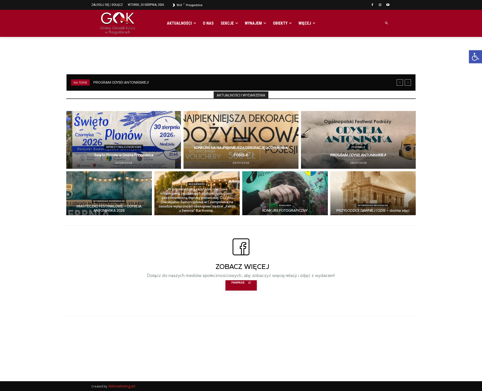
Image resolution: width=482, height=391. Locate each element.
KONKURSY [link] (241, 139)
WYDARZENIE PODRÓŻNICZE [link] (109, 201)
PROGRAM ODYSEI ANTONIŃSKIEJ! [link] (121, 82)
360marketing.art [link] (122, 386)
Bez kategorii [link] (197, 184)
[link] (475, 56)
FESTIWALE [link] (358, 147)
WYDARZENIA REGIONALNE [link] (373, 205)
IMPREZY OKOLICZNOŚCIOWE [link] (123, 147)
